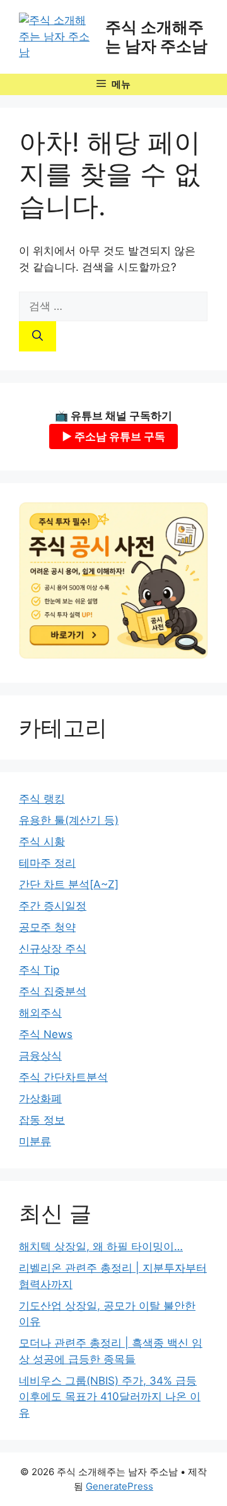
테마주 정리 (47, 863)
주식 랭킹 (42, 798)
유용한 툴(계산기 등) (69, 820)
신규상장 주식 (52, 948)
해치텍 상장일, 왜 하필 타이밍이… (101, 1246)
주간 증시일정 (52, 905)
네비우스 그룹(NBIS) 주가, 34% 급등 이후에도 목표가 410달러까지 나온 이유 (110, 1396)
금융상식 (40, 1055)
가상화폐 (40, 1098)
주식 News (46, 1034)
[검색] (37, 336)
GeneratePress (119, 1486)
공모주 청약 (47, 927)
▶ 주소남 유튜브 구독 (113, 436)
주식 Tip (39, 970)
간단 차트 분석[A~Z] (69, 884)
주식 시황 (42, 841)
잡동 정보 (42, 1120)
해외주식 (40, 1013)
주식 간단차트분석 (63, 1077)
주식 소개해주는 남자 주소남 (156, 36)
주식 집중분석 (52, 991)
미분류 (35, 1141)
